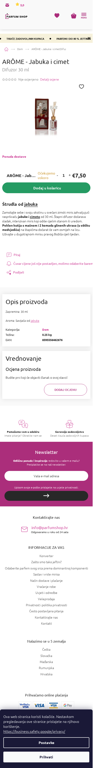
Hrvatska (46, 674)
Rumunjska (46, 668)
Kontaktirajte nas (46, 617)
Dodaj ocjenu (65, 390)
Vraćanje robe (46, 586)
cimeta (35, 216)
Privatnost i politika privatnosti (46, 605)
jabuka (31, 204)
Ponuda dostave (14, 156)
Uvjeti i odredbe (46, 592)
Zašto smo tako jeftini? (46, 562)
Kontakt (46, 623)
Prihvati (46, 757)
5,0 (22, 5)
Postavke (46, 742)
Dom (45, 329)
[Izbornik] (84, 16)
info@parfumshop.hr (49, 529)
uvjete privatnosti (67, 487)
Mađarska (46, 662)
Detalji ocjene (49, 79)
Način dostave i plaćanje (46, 580)
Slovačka (46, 656)
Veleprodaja (46, 599)
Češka (46, 649)
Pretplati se (46, 496)
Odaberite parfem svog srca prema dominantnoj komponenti (46, 568)
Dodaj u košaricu (47, 187)
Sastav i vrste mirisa (46, 574)
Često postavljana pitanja (46, 611)
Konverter (46, 556)
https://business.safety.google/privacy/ (34, 731)
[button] (57, 175)
